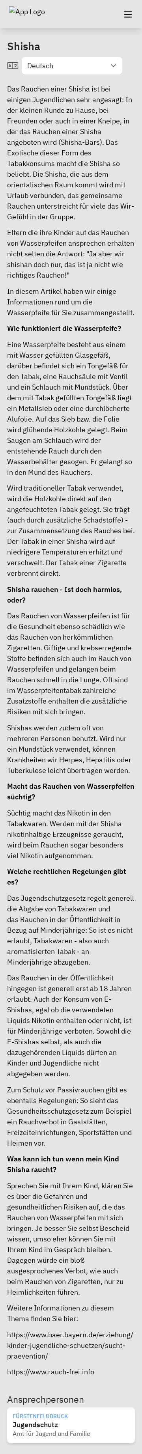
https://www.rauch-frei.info (50, 1371)
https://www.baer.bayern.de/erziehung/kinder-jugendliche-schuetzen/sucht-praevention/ (70, 1345)
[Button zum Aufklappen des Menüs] (128, 14)
